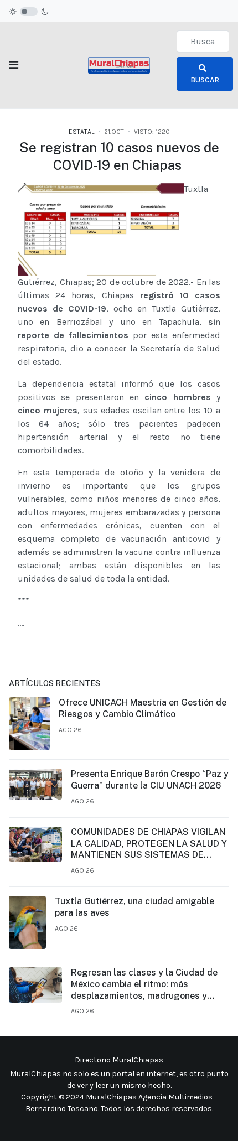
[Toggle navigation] (13, 65)
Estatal (81, 132)
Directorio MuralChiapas (119, 1060)
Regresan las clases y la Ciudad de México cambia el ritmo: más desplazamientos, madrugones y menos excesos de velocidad (144, 984)
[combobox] (203, 41)
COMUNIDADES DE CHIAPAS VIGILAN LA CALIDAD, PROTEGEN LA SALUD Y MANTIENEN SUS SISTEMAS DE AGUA (149, 844)
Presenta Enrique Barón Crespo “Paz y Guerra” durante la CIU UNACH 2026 (150, 780)
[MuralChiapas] (118, 64)
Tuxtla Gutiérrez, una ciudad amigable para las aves (134, 907)
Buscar (204, 80)
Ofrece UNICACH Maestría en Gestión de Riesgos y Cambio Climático (142, 708)
